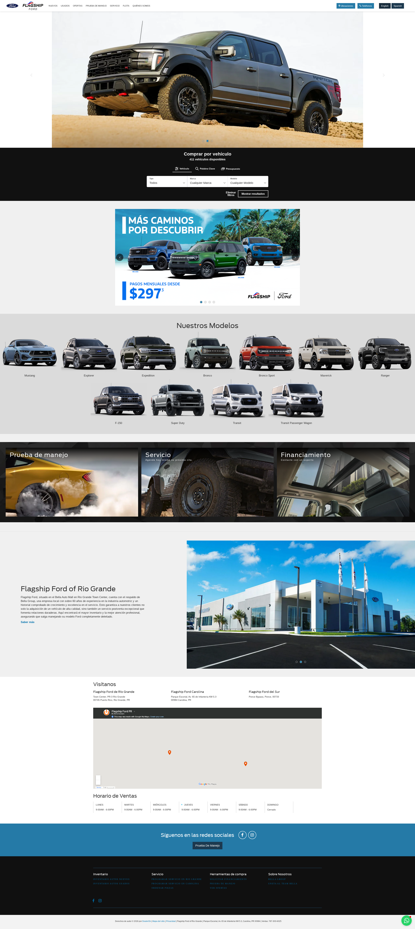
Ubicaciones (346, 6)
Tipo (151, 179)
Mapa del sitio (158, 921)
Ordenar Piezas (163, 888)
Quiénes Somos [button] (141, 6)
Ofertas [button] (78, 6)
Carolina (207, 507)
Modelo (233, 179)
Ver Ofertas (218, 888)
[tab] (182, 169)
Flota (126, 6)
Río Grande (164, 507)
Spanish (398, 6)
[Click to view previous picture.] (123, 257)
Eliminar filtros (231, 193)
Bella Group (277, 879)
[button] (31, 110)
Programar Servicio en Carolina (175, 884)
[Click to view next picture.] (291, 257)
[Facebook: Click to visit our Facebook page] (242, 835)
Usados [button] (65, 6)
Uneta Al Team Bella (283, 884)
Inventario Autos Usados (111, 884)
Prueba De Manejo (207, 845)
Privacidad (171, 921)
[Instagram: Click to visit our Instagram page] (252, 835)
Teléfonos (366, 6)
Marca (193, 179)
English (385, 6)
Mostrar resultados (253, 193)
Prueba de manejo (96, 6)
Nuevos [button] (53, 6)
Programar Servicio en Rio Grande (177, 879)
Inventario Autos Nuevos (111, 879)
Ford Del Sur (250, 507)
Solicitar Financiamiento (228, 879)
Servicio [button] (115, 6)
